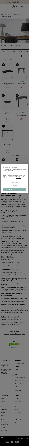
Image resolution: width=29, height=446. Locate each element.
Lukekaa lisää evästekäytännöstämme (12, 178)
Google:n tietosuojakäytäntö (18, 179)
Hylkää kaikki (14, 185)
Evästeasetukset (14, 182)
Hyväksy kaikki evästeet (14, 189)
